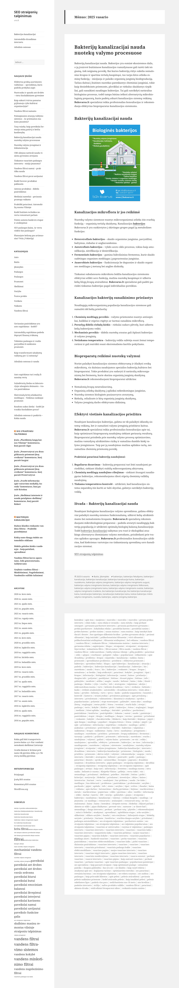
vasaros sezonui (137, 856)
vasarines (130, 830)
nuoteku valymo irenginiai (22, 857)
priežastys (141, 675)
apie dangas (79, 722)
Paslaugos (18, 276)
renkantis (122, 725)
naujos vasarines (141, 832)
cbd (29, 829)
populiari (102, 722)
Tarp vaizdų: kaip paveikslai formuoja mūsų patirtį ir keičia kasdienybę (29, 129)
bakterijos (34, 808)
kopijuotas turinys (102, 870)
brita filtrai (21, 829)
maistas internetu (140, 643)
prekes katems (81, 631)
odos (130, 792)
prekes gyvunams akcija (133, 634)
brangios (122, 760)
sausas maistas (112, 631)
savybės (145, 783)
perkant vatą (120, 809)
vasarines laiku (144, 830)
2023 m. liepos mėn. (23, 623)
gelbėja (121, 771)
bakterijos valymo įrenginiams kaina (91, 588)
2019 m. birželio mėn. (24, 657)
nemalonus (79, 672)
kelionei (124, 681)
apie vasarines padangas (116, 862)
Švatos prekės (20, 296)
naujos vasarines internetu (123, 850)
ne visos (136, 742)
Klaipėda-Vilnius (108, 771)
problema (90, 657)
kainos (131, 675)
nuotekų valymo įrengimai (22, 861)
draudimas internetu (127, 690)
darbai (86, 795)
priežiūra (126, 710)
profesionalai (134, 783)
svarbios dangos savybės (128, 818)
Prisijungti (19, 774)
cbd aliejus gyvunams (21, 835)
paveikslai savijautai (27, 908)
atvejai (141, 704)
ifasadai (143, 786)
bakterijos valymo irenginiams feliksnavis (129, 585)
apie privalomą (139, 695)
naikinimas (79, 730)
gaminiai (138, 716)
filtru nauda (125, 649)
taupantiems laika (103, 832)
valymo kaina (112, 739)
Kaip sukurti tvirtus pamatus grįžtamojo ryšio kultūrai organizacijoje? (27, 103)
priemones (126, 751)
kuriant (90, 780)
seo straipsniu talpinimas (22, 920)
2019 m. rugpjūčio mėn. (25, 652)
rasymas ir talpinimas (132, 827)
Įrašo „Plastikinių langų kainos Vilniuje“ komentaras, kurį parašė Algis (28, 443)
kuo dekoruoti (92, 783)
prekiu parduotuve (83, 628)
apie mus (89, 620)
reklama (80, 789)
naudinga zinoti (81, 838)
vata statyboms (119, 815)
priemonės (79, 660)
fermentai (144, 733)
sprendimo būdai (94, 663)
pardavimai (138, 710)
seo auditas (143, 873)
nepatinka (110, 657)
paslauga (78, 684)
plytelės (132, 809)
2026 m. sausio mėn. (23, 599)
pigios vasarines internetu (124, 853)
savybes (119, 786)
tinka (140, 681)
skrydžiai (150, 762)
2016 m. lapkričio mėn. (24, 706)
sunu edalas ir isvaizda (108, 622)
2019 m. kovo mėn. (22, 667)
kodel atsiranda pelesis (113, 879)
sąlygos (85, 655)
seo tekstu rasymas (127, 873)
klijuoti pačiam (146, 803)
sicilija (97, 885)
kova (116, 730)
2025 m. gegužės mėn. (24, 608)
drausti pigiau (126, 678)
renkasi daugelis (129, 797)
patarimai (149, 652)
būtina (134, 774)
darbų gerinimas (121, 789)
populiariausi (127, 655)
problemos (106, 783)
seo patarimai (142, 870)
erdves (134, 786)
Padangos (18, 272)
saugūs (108, 681)
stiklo (112, 792)
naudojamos (80, 742)
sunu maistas (127, 631)
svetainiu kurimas (82, 873)
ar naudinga (91, 800)
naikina (133, 657)
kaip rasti (98, 768)
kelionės (146, 687)
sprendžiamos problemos (98, 660)
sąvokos (140, 698)
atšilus (100, 681)
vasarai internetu (93, 859)
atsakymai (98, 812)
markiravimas (146, 789)
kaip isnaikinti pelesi (135, 879)
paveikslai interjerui (27, 896)
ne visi (135, 739)
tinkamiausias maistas (119, 643)
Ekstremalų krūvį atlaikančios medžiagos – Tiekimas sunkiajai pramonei (28, 398)
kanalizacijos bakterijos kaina (116, 594)
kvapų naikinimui (129, 733)
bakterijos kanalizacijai (21, 814)
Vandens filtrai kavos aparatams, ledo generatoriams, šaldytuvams (28, 561)
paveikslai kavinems (27, 900)
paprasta (132, 760)
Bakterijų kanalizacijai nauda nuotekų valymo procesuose (109, 50)
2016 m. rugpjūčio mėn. (25, 715)
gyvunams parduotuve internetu (100, 625)
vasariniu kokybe (100, 835)
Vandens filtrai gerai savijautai (28, 176)
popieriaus (103, 792)
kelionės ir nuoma (90, 771)
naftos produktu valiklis (113, 885)
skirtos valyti (103, 754)
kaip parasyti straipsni (101, 865)
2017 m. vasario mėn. (24, 696)
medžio (137, 792)
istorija (108, 795)
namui (123, 675)
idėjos (135, 777)
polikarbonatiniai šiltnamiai (113, 637)
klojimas (141, 719)
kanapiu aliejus (19, 844)
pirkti (111, 707)
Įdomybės (18, 267)
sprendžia (92, 742)
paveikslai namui (25, 904)
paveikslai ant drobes (28, 864)
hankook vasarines (99, 838)
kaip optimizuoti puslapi (124, 865)
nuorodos (111, 620)
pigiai (88, 786)
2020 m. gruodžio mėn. (24, 642)
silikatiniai (79, 815)
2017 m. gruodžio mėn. (24, 676)
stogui (91, 716)
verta (87, 707)
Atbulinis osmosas (22, 47)
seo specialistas (81, 865)
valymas (105, 745)
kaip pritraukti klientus (96, 876)
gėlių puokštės (136, 652)
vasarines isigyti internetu (97, 853)
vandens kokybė (24, 954)
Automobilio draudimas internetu (25, 41)
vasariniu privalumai (95, 847)
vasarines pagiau (101, 850)
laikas (116, 655)
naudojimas (126, 730)
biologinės (138, 751)
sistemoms (116, 745)
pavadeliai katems (121, 628)
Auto (16, 257)
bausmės (147, 692)
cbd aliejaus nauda (36, 829)
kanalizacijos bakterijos (31, 840)
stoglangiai (87, 704)
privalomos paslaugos (120, 695)
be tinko (141, 780)
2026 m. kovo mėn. (22, 594)
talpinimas (132, 684)
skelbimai (104, 774)
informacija (88, 675)
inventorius (79, 780)
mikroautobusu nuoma (85, 687)
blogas (109, 646)
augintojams (98, 646)
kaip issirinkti (92, 637)
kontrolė (78, 695)
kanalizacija (122, 657)
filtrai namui (111, 649)
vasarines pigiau (82, 835)
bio (145, 666)
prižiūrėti (99, 736)
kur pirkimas (121, 780)
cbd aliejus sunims (34, 835)
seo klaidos (120, 867)
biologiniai (101, 675)
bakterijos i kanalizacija (34, 811)
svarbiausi (96, 655)
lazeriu (94, 795)
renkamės (122, 669)
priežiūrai (116, 660)
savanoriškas (110, 760)
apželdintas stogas (126, 812)
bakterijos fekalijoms (20, 811)
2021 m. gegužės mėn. (24, 633)
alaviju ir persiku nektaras (22, 808)
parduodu (79, 786)
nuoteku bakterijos (102, 597)
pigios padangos (114, 762)
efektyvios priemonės (133, 660)
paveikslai (37, 860)
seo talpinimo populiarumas (135, 824)
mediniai (80, 710)
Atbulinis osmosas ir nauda (26, 361)
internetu (78, 698)
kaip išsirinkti (129, 719)
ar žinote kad (139, 806)
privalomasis (91, 698)
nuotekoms (79, 669)
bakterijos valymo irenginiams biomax (91, 585)
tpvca (110, 692)
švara (97, 669)
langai (151, 707)
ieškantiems (140, 655)
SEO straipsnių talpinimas (26, 14)
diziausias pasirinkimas (85, 844)
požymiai (92, 678)
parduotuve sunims (134, 821)
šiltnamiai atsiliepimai (114, 640)
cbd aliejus (36, 832)
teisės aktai (144, 690)
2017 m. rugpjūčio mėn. (25, 686)
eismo (110, 786)
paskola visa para (100, 882)
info (146, 678)
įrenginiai (138, 672)
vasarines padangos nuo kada (23, 977)
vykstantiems (105, 698)
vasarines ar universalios (107, 827)
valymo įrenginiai (19, 935)
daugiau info (80, 678)
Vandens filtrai (21, 310)
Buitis (16, 262)
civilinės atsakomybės (92, 690)
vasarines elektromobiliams (101, 841)
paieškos (115, 774)
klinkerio (116, 719)
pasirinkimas (80, 713)
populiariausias (81, 701)
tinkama (118, 713)
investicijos (125, 777)
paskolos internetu (83, 885)
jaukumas (78, 727)
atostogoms (120, 684)
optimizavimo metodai (123, 870)
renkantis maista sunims (133, 888)
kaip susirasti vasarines (132, 859)
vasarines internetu (94, 830)
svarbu (103, 684)
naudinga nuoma (136, 768)
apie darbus (91, 789)
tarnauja (78, 736)
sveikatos (136, 687)
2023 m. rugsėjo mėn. (24, 618)
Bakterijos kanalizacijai (25, 34)
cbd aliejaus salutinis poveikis (23, 832)
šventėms (122, 768)
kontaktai (78, 620)
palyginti (107, 655)
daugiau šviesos (116, 722)
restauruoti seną (132, 800)
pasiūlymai (104, 678)
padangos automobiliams (86, 821)
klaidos (88, 684)
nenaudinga (79, 774)
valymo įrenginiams (107, 748)
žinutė (147, 681)
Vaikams (18, 306)
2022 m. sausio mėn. (23, 628)
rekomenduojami (146, 809)
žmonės (89, 760)
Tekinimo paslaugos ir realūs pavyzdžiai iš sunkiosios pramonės (27, 344)
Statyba (17, 291)
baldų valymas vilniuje (116, 652)
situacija (145, 663)
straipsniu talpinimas (27, 931)
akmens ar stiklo (82, 806)
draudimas (79, 751)
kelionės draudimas (113, 687)
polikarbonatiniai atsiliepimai (88, 640)
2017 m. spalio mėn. (23, 681)
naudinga (105, 710)
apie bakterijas (119, 663)
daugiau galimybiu (92, 867)
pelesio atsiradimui (130, 876)
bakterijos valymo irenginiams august (26, 820)
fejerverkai (79, 649)
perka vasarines (128, 838)
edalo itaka (90, 622)
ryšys (95, 684)
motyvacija (90, 777)
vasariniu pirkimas (122, 832)
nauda (90, 669)
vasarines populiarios (140, 835)
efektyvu (103, 742)
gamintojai (145, 713)
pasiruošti (122, 757)
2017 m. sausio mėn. (23, 701)
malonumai (79, 803)
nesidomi (90, 681)
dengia (99, 716)
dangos (120, 716)
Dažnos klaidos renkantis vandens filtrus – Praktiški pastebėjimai (29, 529)
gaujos (129, 795)
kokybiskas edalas (102, 628)
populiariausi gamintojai (141, 862)
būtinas (114, 678)
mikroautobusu (97, 652)
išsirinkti (116, 710)
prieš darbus (104, 727)
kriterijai (78, 777)
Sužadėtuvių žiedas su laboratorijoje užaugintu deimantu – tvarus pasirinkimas (29, 386)
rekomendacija (128, 754)
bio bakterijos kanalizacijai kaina (24, 826)
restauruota (104, 800)
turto (100, 687)
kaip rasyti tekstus (135, 867)
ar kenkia (91, 672)
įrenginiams (139, 730)
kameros (88, 695)
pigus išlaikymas (99, 806)
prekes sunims (96, 631)
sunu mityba (126, 622)
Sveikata (18, 301)
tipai (147, 672)
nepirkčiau (111, 725)
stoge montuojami (109, 701)
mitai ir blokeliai (83, 812)
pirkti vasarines (139, 841)
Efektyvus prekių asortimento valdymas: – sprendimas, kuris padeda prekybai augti (28, 85)
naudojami (108, 780)
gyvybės (85, 692)
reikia (143, 739)
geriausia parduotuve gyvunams (133, 625)
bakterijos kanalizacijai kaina (23, 817)
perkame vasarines (94, 862)
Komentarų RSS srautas (25, 784)
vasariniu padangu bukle (118, 847)
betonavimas (105, 789)
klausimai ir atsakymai (124, 698)
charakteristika (103, 719)
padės (131, 757)
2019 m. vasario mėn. (24, 672)
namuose (127, 806)
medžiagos (109, 716)
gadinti (100, 739)
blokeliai (101, 777)
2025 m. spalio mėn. (23, 604)
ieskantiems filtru (95, 649)
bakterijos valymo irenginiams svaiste (126, 588)
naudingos (79, 733)
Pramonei (18, 281)
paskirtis (89, 736)
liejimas (134, 789)
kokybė (128, 672)
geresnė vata (115, 806)
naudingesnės (80, 745)
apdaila (96, 786)
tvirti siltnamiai (135, 637)
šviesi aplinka (92, 710)
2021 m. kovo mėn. (22, 638)
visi (141, 771)
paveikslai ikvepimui (27, 892)
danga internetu (95, 809)
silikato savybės (93, 815)
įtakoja (136, 722)
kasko (77, 690)
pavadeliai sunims (140, 628)
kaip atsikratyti (105, 672)
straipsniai (119, 646)
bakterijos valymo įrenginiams (100, 582)
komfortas (93, 713)
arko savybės (143, 812)
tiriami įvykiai (101, 695)
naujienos (100, 620)
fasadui (106, 815)
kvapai (100, 657)
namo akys (136, 701)
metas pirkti (100, 704)
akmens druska (81, 888)
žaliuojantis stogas (136, 815)
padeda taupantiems (131, 692)
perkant (108, 809)
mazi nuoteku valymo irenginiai (24, 847)
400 (101, 795)
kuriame (99, 818)
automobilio (109, 690)
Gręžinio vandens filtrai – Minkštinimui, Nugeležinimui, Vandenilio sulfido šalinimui (29, 572)
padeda (77, 666)
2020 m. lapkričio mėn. (24, 647)
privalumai (149, 716)
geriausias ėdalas (82, 646)
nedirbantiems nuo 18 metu (123, 882)
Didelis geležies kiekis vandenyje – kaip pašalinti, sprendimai (28, 549)
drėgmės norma (119, 803)
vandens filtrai (26, 938)
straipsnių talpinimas (134, 762)
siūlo (78, 655)
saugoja (140, 754)
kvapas (133, 669)
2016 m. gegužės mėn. (24, 720)
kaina (140, 657)
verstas (128, 716)
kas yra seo (108, 867)
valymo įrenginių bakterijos (124, 597)
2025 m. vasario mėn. (24, 613)
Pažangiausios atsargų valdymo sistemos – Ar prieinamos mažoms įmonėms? (28, 119)
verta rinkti (132, 771)
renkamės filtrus (99, 643)
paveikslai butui (24, 880)
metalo (77, 792)
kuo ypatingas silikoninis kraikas (105, 634)
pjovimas (121, 792)
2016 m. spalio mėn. (23, 710)
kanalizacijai (134, 663)
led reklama (132, 640)
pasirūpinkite (106, 713)
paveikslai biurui (25, 876)
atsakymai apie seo (83, 870)
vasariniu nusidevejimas (96, 856)
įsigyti (150, 719)
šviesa (110, 704)
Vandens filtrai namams (25, 111)
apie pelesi (114, 876)
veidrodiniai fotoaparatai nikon (105, 888)
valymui (91, 739)
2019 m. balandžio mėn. (25, 662)
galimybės (79, 681)
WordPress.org (21, 789)
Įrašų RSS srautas (22, 779)
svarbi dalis (131, 704)
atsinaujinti (117, 800)
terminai (119, 704)
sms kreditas (143, 882)
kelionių (95, 692)
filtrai (19, 839)
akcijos (142, 684)
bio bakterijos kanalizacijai (22, 823)
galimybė (124, 701)
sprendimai (110, 812)
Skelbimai (18, 286)
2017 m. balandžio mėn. (25, 691)
